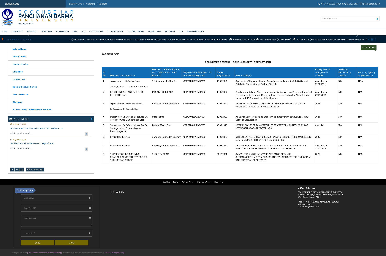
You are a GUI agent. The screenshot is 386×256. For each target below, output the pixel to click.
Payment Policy (204, 182)
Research (170, 31)
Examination (62, 31)
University (17, 31)
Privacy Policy (188, 182)
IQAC (75, 31)
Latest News (75, 3)
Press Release (20, 94)
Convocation (96, 31)
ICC (83, 31)
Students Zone (115, 31)
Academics (32, 31)
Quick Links (370, 47)
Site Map (166, 182)
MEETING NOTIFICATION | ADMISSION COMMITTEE (36, 128)
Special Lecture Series (25, 87)
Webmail (90, 3)
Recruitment (19, 56)
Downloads (154, 31)
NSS (181, 31)
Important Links (195, 31)
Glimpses (18, 72)
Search (176, 182)
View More (37, 169)
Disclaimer (219, 182)
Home (5, 31)
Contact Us (19, 79)
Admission (47, 31)
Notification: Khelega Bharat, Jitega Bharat (32, 143)
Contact (103, 3)
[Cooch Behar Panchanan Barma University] (44, 252)
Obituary (17, 102)
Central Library (136, 31)
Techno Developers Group (114, 252)
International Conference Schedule (32, 109)
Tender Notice (20, 64)
